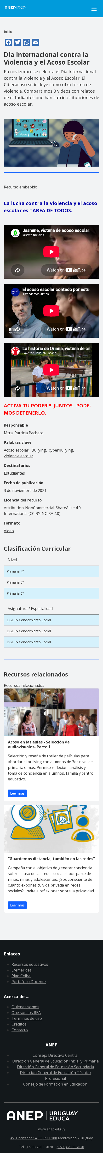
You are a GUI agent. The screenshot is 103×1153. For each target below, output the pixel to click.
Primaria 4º (15, 571)
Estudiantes (14, 473)
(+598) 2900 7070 (70, 1147)
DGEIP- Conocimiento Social (29, 620)
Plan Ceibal (21, 975)
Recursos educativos (29, 964)
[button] (51, 142)
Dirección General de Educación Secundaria (55, 1066)
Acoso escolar (16, 450)
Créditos (19, 1024)
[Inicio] (46, 8)
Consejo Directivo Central (55, 1055)
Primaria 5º (15, 582)
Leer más (17, 793)
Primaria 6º (15, 593)
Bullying (38, 450)
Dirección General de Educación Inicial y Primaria (55, 1061)
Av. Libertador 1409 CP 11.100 (33, 1138)
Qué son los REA (26, 1012)
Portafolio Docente (28, 981)
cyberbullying (61, 450)
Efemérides (21, 970)
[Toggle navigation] (94, 9)
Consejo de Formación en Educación (55, 1084)
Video (9, 530)
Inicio (8, 31)
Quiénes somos (25, 1006)
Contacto (19, 1029)
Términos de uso (26, 1018)
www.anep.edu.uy (51, 1129)
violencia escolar (18, 456)
